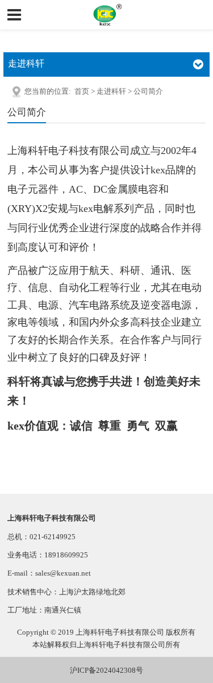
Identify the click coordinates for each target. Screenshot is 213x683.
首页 (81, 91)
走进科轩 (111, 91)
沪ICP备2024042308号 (106, 670)
